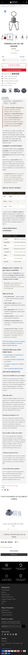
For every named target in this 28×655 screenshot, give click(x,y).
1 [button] (12, 40)
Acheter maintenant (14, 70)
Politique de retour (5, 594)
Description (5, 97)
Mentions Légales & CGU (7, 596)
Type (3, 56)
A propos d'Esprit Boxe (6, 614)
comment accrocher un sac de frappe (16, 341)
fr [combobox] (17, 542)
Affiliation (3, 601)
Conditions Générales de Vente (8, 599)
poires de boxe (19, 354)
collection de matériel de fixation (15, 368)
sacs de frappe (9, 354)
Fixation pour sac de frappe (12, 485)
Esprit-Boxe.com (8, 648)
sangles (14, 364)
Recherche (3, 592)
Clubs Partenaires (5, 590)
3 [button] (15, 40)
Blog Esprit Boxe (5, 610)
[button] (14, 51)
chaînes (7, 364)
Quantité (22, 56)
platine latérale (20, 359)
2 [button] (14, 40)
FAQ (2, 603)
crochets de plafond (10, 359)
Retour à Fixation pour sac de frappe (14, 535)
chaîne (19, 277)
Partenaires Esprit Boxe (6, 612)
